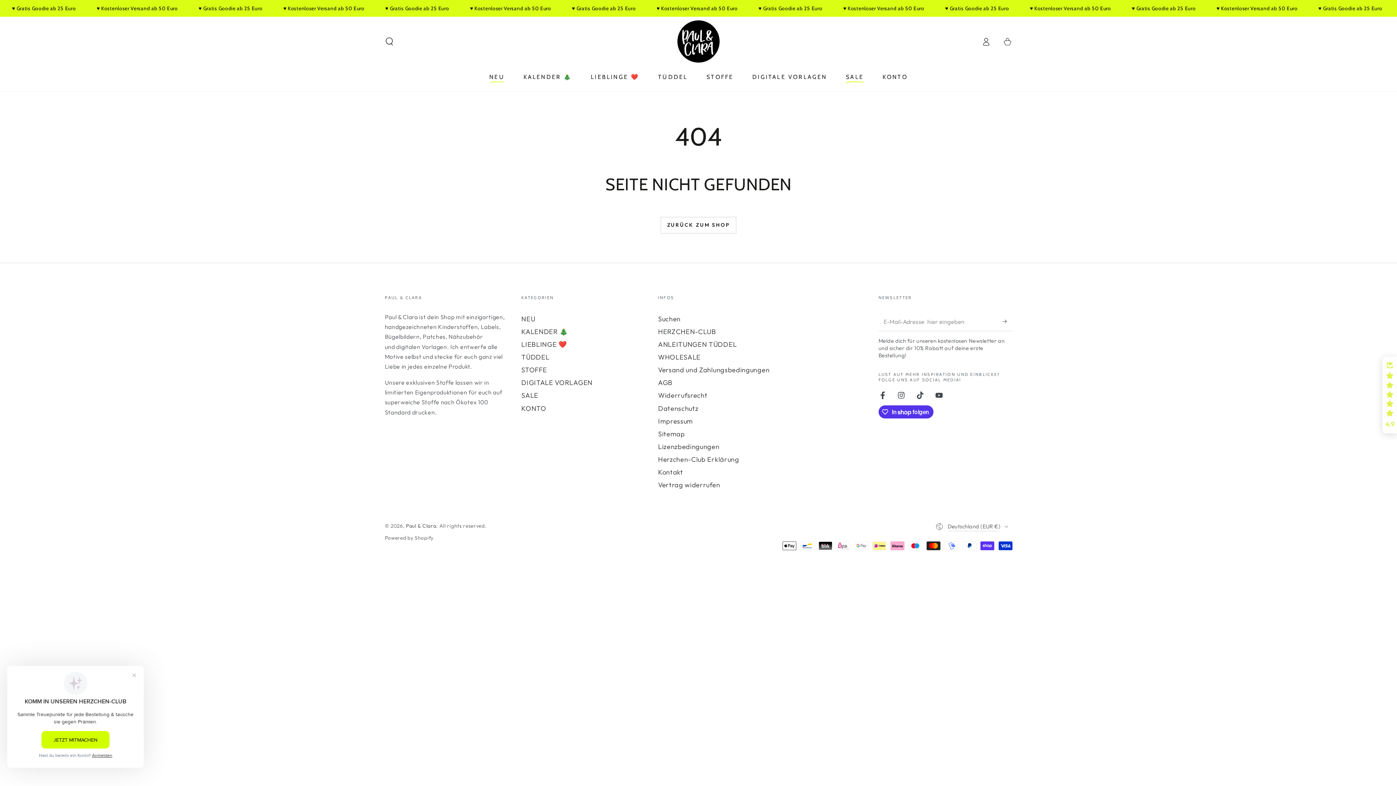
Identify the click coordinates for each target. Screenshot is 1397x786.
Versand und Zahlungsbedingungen (713, 370)
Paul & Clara (421, 526)
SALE (529, 395)
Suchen (669, 319)
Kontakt (670, 472)
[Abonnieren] (1007, 321)
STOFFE (534, 370)
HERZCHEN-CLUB (687, 332)
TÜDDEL (535, 357)
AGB (665, 382)
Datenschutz (678, 408)
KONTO (533, 408)
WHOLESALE (679, 357)
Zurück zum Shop (698, 225)
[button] (389, 41)
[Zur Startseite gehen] (698, 41)
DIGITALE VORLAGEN (557, 382)
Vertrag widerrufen (689, 485)
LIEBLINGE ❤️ (544, 344)
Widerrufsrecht (683, 395)
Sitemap (671, 434)
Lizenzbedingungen (689, 446)
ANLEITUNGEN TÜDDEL (697, 344)
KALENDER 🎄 (544, 332)
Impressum (675, 421)
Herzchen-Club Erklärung (698, 459)
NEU (528, 319)
